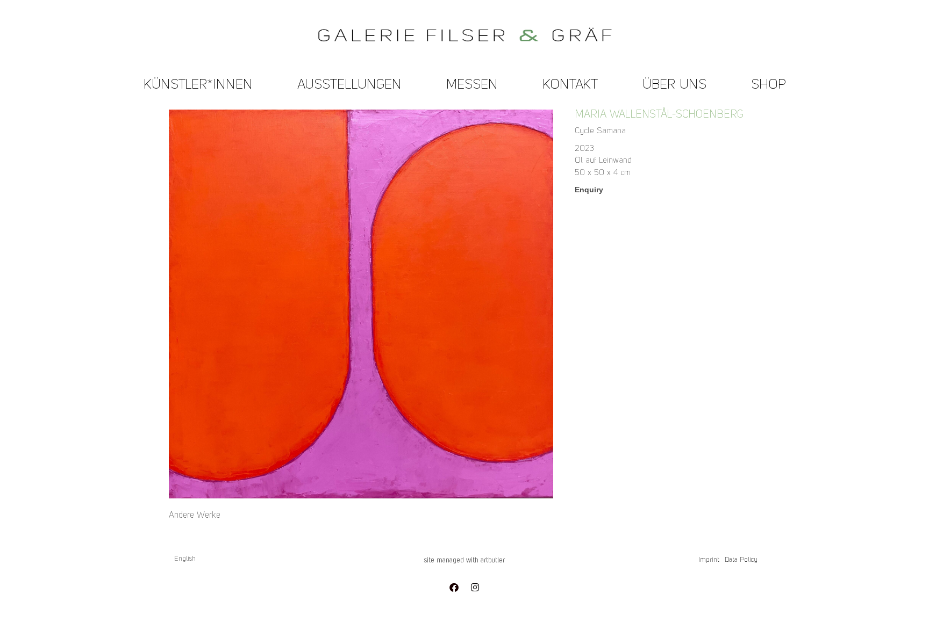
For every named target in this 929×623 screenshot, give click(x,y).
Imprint (708, 559)
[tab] (194, 515)
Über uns (674, 85)
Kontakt (570, 85)
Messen (472, 85)
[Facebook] (454, 587)
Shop (768, 85)
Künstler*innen (198, 85)
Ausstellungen (349, 85)
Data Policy (741, 559)
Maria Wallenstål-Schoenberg (659, 115)
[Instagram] (475, 587)
